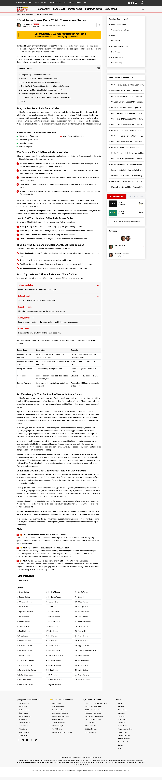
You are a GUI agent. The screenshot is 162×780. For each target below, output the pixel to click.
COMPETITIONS (55, 3)
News (120, 748)
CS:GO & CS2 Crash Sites (93, 710)
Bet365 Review (53, 612)
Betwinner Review (54, 660)
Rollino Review (53, 670)
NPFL (31, 3)
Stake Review (24, 592)
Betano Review (24, 621)
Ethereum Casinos (24, 722)
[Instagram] (132, 3)
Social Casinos (56, 703)
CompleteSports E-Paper (120, 30)
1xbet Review (24, 626)
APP (85, 3)
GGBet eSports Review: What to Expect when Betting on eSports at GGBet (127, 130)
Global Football (116, 41)
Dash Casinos (23, 719)
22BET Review (83, 616)
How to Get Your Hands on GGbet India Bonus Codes (41, 82)
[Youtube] (136, 3)
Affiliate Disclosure (124, 738)
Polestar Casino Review (27, 670)
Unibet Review (53, 631)
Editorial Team (122, 710)
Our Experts (121, 713)
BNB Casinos (23, 707)
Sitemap (120, 745)
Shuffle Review (83, 592)
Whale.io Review (54, 602)
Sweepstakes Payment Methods (62, 732)
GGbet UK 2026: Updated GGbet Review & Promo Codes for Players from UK (127, 159)
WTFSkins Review (90, 732)
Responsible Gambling (125, 729)
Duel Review (52, 636)
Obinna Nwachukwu (122, 254)
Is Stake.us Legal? (57, 726)
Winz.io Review (24, 655)
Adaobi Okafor (27, 24)
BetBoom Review (54, 621)
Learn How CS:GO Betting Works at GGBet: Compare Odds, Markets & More (127, 181)
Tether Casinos (23, 729)
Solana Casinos (24, 732)
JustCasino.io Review (26, 660)
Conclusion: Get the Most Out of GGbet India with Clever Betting (46, 97)
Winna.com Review (26, 602)
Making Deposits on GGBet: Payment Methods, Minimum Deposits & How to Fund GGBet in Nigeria (127, 187)
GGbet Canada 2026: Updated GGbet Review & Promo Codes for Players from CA (127, 125)
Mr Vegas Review (54, 675)
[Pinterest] (35, 740)
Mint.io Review (83, 670)
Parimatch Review (84, 631)
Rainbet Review (83, 597)
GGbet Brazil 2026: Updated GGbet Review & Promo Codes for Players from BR (127, 119)
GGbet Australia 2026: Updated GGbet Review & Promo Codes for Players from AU (127, 113)
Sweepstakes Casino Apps (60, 716)
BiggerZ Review (83, 646)
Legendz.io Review (54, 685)
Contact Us (121, 722)
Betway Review (83, 607)
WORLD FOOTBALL (41, 3)
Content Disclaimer (124, 735)
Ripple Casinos (23, 735)
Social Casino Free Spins (60, 713)
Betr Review (23, 580)
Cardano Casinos (24, 710)
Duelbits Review (25, 631)
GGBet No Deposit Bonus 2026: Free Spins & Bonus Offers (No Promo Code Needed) (127, 147)
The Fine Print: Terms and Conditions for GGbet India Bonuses (45, 86)
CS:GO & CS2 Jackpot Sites (94, 716)
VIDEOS (71, 3)
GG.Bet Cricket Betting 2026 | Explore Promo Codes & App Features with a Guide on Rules (127, 96)
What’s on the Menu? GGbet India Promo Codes (39, 78)
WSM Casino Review (55, 655)
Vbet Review (52, 641)
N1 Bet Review (83, 641)
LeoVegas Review (84, 626)
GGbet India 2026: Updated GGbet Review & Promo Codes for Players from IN (127, 142)
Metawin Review (83, 612)
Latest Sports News (118, 24)
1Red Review (23, 636)
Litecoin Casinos (24, 726)
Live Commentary (117, 57)
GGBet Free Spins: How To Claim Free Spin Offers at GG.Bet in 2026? (127, 136)
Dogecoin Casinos (25, 716)
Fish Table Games (57, 729)
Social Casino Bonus (58, 710)
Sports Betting (21, 14)
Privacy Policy (122, 719)
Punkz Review (24, 616)
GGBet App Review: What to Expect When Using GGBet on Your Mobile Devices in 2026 (127, 107)
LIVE (64, 3)
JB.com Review (83, 636)
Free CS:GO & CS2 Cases (93, 713)
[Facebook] (129, 3)
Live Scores (115, 52)
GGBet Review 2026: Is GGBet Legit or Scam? (127, 85)
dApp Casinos (23, 713)
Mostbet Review (54, 616)
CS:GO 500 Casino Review (93, 719)
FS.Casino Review (25, 646)
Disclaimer (121, 716)
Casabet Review (83, 660)
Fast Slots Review (25, 665)
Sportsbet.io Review (26, 612)
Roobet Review (24, 597)
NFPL (113, 35)
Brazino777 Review (84, 621)
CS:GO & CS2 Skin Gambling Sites (96, 703)
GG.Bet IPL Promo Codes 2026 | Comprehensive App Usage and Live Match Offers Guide (127, 102)
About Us (121, 703)
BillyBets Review (83, 655)
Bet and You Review (26, 675)
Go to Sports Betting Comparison (126, 222)
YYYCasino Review (84, 680)
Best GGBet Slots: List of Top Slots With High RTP (127, 90)
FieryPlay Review (54, 651)
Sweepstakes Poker (58, 722)
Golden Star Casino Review (87, 651)
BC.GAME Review (54, 592)
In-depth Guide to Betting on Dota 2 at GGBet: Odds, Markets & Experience (127, 170)
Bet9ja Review (83, 665)
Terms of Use (122, 726)
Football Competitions (119, 46)
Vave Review (23, 607)
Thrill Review (52, 607)
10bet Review (53, 626)
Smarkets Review (84, 675)
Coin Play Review (25, 680)
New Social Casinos (58, 707)
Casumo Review (54, 646)
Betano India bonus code (26, 504)
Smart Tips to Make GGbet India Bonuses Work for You (42, 90)
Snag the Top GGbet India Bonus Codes (36, 75)
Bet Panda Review (54, 597)
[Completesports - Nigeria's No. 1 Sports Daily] (24, 9)
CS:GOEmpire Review (91, 726)
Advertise (121, 707)
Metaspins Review (54, 665)
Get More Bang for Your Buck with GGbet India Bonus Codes (44, 94)
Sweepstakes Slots (58, 719)
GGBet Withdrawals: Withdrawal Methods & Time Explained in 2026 (127, 164)
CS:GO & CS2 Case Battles (93, 707)
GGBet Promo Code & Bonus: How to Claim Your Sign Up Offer (127, 153)
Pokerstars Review (55, 680)
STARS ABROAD (21, 3)
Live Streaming (116, 63)
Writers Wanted (123, 742)
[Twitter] (31, 740)
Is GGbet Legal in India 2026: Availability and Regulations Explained (127, 176)
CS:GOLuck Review (91, 729)
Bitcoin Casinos (24, 703)
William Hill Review (25, 641)
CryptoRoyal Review (26, 685)
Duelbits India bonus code (78, 214)
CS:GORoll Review (90, 722)
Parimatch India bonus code (27, 466)
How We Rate (122, 732)
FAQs (23, 101)
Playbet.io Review (25, 651)
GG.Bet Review (30, 14)
